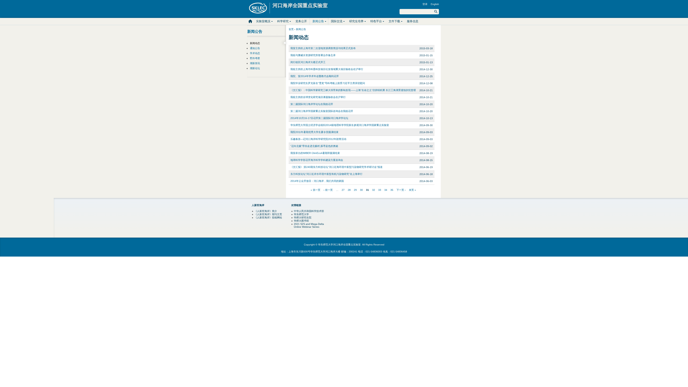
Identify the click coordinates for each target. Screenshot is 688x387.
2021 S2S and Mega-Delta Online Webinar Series (309, 225)
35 (391, 189)
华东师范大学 (301, 214)
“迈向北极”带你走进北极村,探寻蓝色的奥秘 (314, 146)
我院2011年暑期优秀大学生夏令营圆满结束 (314, 132)
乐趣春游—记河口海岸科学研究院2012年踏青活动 (318, 139)
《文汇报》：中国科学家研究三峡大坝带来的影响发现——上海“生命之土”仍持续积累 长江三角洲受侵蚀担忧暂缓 (353, 90)
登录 (424, 4)
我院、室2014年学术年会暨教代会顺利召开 (314, 76)
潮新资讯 (255, 63)
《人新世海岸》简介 (265, 211)
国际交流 (336, 21)
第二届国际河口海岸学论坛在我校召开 (311, 104)
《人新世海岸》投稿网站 (268, 217)
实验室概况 (263, 21)
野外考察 (255, 58)
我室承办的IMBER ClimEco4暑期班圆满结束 (315, 153)
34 (385, 189)
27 (343, 189)
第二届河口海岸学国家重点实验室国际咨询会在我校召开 (321, 111)
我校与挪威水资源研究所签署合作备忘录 (313, 55)
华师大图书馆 (301, 220)
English (435, 4)
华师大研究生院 (302, 217)
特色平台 (376, 21)
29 (355, 189)
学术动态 (255, 53)
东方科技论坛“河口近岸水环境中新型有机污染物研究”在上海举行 (326, 174)
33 (379, 189)
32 (373, 189)
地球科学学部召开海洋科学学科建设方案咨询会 (316, 160)
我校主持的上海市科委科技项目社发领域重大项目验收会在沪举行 (326, 69)
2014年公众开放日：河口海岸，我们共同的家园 (317, 181)
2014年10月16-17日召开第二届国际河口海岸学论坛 (319, 118)
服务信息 (412, 21)
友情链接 (296, 205)
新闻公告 (318, 21)
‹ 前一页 (328, 189)
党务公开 (301, 21)
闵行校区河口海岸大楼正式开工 (308, 62)
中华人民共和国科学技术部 (309, 211)
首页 (250, 21)
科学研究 (283, 21)
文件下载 (394, 21)
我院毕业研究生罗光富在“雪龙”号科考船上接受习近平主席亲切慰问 (327, 83)
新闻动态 (255, 43)
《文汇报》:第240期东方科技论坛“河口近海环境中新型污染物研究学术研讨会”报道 (336, 167)
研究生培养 (356, 21)
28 (349, 189)
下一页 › (401, 189)
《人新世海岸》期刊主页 (268, 214)
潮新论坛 (255, 68)
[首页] (259, 8)
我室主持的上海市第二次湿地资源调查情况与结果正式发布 (323, 48)
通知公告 (255, 48)
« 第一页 (315, 189)
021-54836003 (374, 251)
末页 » (412, 189)
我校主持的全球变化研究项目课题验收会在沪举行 (318, 97)
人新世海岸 (258, 205)
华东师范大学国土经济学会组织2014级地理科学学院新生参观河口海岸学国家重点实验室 (339, 125)
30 (361, 189)
